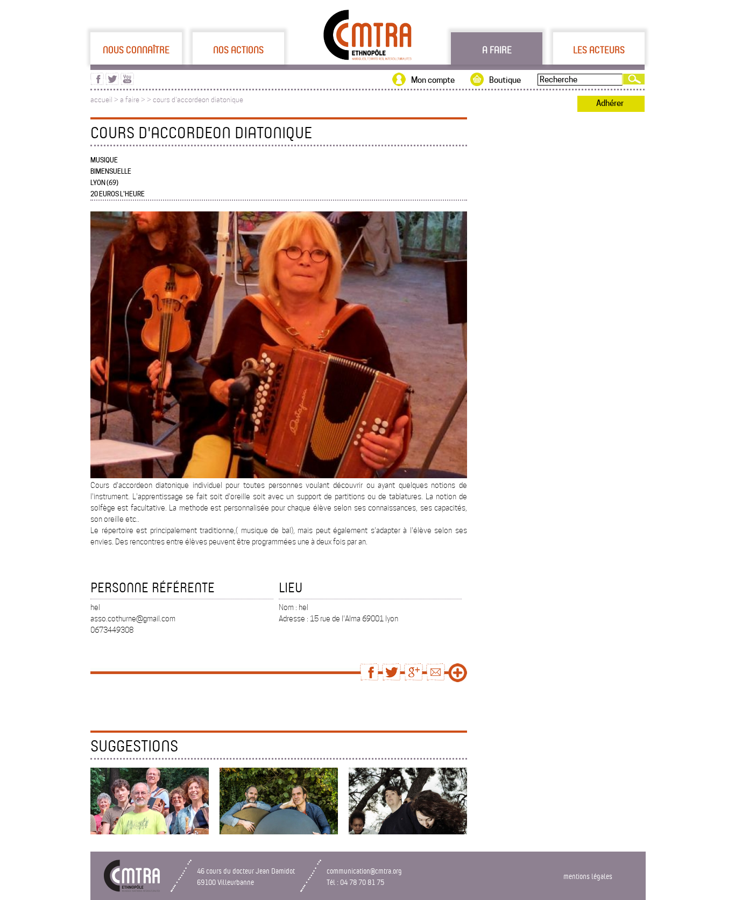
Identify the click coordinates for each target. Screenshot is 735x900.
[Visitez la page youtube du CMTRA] (127, 82)
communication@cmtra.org (364, 871)
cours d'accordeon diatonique (198, 100)
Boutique (505, 80)
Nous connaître (136, 49)
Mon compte (433, 80)
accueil (101, 100)
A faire (497, 49)
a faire (129, 100)
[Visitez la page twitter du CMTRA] (112, 82)
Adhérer (610, 103)
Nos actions (238, 49)
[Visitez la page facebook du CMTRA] (97, 82)
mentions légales (587, 876)
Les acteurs (599, 49)
